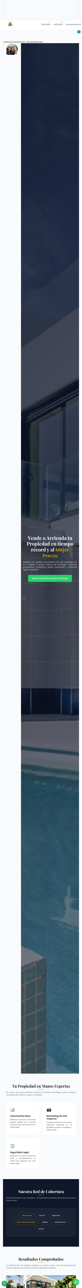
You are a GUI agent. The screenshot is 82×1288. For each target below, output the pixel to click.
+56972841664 (45, 24)
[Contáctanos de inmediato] (76, 1282)
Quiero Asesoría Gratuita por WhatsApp (50, 578)
